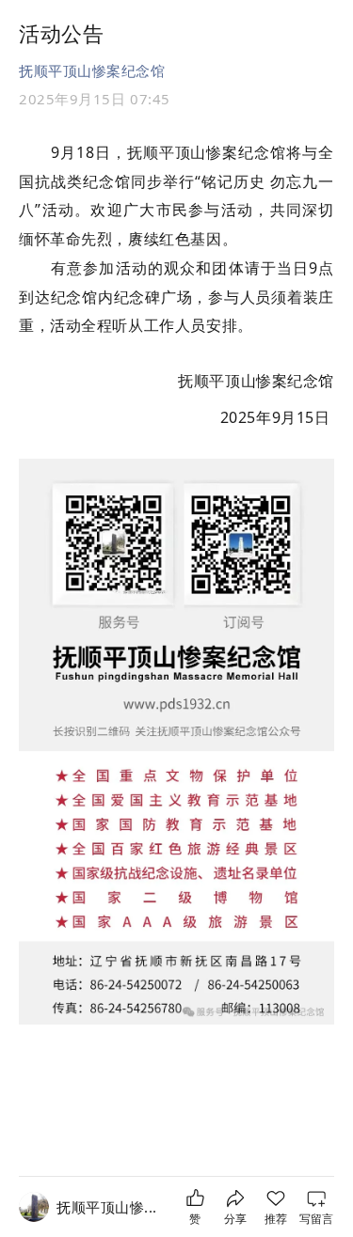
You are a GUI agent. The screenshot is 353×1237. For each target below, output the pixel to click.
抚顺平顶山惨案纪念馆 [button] (92, 70)
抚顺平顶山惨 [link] (106, 1207)
